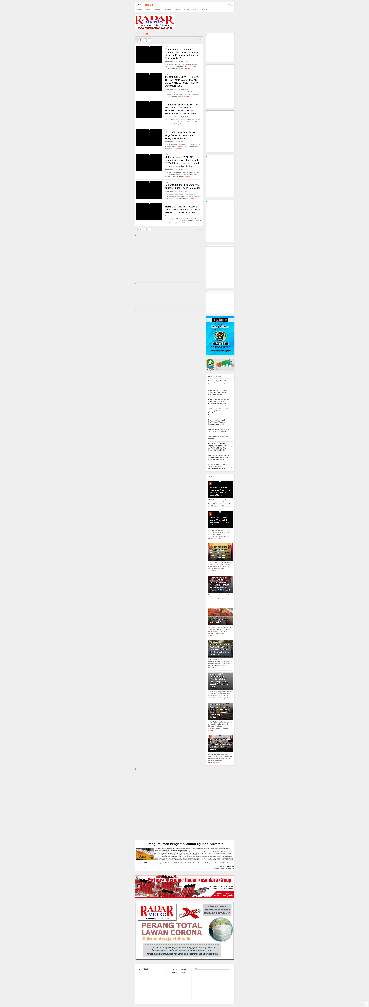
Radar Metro (152, 4)
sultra (143, 34)
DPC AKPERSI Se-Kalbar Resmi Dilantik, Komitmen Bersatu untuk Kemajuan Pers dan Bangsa (219, 744)
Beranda (139, 9)
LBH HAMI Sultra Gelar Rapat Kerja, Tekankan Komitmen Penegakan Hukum (180, 135)
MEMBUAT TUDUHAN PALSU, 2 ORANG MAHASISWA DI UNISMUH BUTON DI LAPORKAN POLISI (182, 209)
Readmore (187, 68)
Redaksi (147, 9)
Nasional (186, 9)
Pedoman (174, 972)
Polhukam (157, 9)
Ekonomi (177, 9)
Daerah (195, 9)
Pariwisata (204, 9)
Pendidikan (167, 9)
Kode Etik (183, 972)
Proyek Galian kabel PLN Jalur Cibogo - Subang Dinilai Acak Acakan (219, 619)
